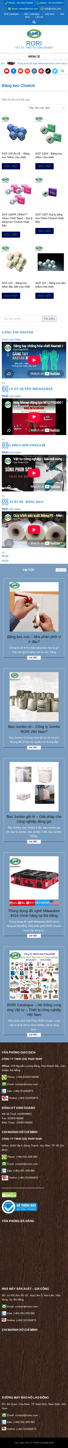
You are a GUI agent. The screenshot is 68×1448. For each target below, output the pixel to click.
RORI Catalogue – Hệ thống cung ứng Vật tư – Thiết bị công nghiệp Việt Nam (34, 1010)
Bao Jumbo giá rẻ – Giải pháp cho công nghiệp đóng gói (34, 819)
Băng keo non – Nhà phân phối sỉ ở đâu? (34, 639)
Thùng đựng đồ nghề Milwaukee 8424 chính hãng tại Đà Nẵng (34, 913)
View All (61, 570)
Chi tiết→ (34, 658)
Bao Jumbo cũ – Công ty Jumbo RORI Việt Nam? (34, 729)
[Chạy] (3, 383)
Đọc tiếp (11, 166)
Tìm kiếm (49, 318)
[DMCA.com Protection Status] (9, 1194)
